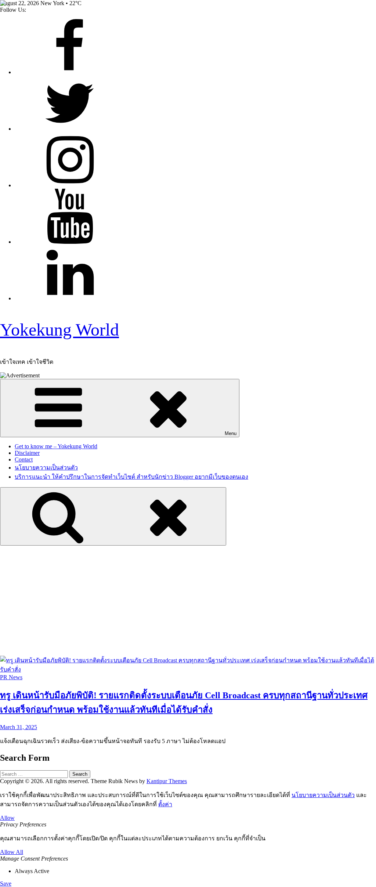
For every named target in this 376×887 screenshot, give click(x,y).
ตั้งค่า (165, 804)
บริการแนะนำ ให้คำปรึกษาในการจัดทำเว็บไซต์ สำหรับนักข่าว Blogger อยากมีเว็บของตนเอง (131, 477)
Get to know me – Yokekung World (56, 446)
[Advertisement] (188, 600)
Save (5, 883)
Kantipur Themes (167, 781)
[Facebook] (70, 72)
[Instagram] (70, 185)
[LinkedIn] (70, 298)
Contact (24, 459)
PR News (11, 677)
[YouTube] (70, 242)
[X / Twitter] (70, 129)
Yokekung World (59, 329)
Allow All (11, 852)
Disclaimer (27, 453)
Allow (7, 818)
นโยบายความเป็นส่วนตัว (46, 467)
